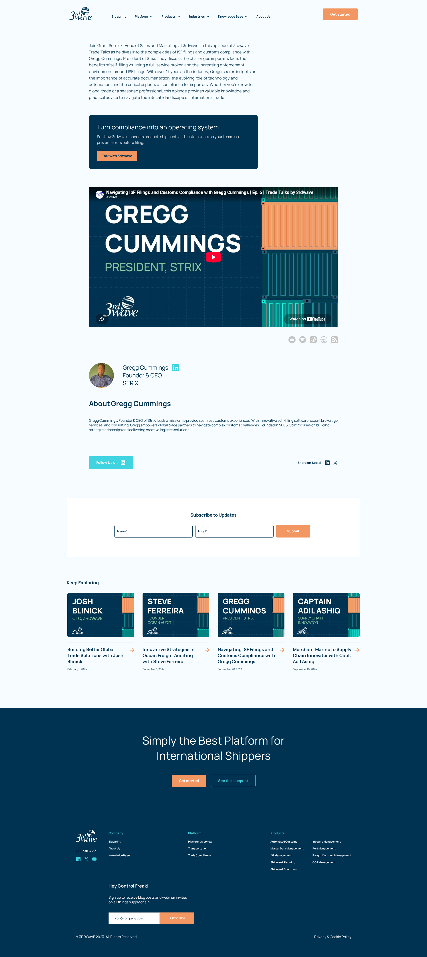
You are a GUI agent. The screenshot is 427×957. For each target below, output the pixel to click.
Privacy (320, 936)
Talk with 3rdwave (117, 155)
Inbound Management (326, 841)
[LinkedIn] (175, 368)
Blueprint (119, 16)
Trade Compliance (199, 855)
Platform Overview (200, 841)
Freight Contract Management (331, 855)
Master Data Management (287, 848)
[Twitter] (335, 462)
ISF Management (281, 855)
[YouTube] (292, 339)
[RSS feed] (334, 339)
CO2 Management (324, 862)
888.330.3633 (86, 851)
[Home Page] (80, 13)
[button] (144, 16)
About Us (263, 16)
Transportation (197, 848)
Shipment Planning (282, 862)
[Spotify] (302, 339)
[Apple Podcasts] (313, 339)
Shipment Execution (283, 869)
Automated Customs (283, 841)
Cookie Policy (340, 936)
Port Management (324, 848)
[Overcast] (323, 339)
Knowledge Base (119, 855)
